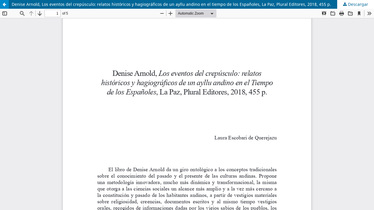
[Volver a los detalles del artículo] (4, 4)
